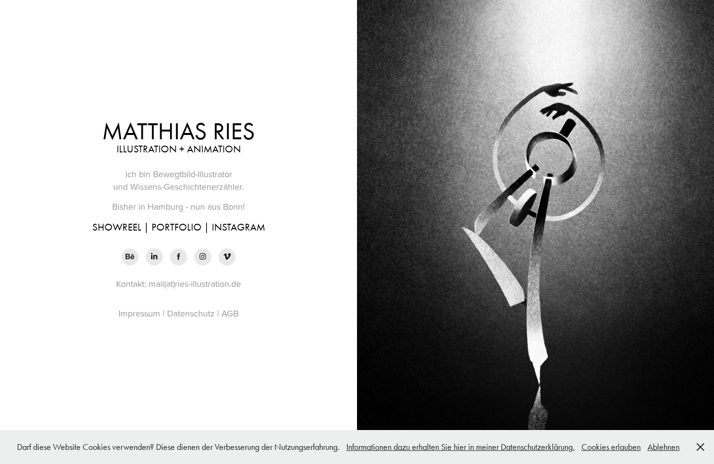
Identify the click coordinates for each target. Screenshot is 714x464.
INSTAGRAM (238, 227)
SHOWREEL (116, 227)
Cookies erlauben (611, 447)
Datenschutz (191, 313)
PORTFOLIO (177, 227)
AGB (229, 313)
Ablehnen (663, 447)
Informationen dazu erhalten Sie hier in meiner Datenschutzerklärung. (460, 447)
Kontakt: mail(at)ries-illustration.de (178, 284)
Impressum (139, 313)
